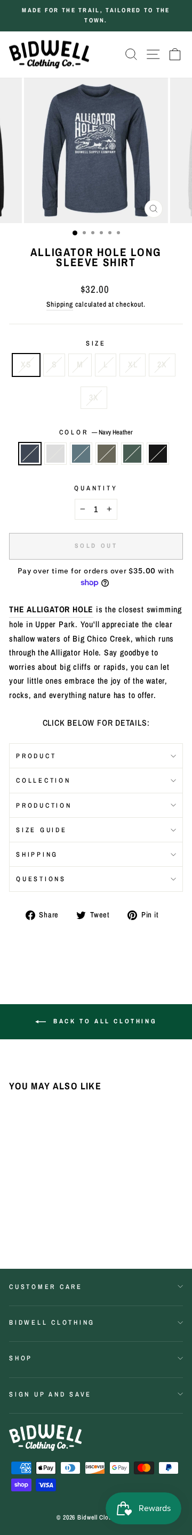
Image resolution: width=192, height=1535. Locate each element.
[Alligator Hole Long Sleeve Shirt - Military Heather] (52, 1221)
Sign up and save (50, 1394)
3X (94, 397)
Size (96, 343)
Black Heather (158, 453)
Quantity (95, 487)
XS (26, 364)
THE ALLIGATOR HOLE (51, 609)
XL (133, 364)
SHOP (21, 1357)
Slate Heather (81, 453)
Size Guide (41, 829)
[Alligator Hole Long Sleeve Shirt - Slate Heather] (40, 1221)
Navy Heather (30, 453)
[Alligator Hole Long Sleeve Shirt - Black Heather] (15, 1231)
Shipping (59, 304)
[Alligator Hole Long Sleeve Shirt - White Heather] (27, 1221)
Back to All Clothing (103, 1021)
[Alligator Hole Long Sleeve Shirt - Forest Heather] (64, 1221)
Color (96, 432)
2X (162, 364)
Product (36, 755)
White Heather (55, 453)
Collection (43, 780)
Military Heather (106, 453)
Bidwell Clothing (52, 1322)
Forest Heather (132, 453)
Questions (41, 878)
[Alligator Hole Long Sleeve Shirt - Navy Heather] (15, 1221)
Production (44, 805)
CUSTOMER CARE (46, 1286)
